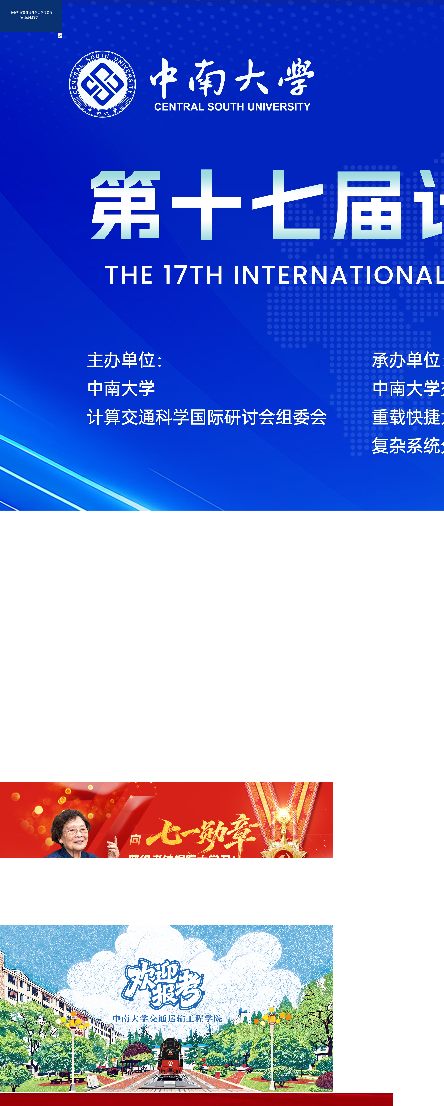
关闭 (60, 36)
